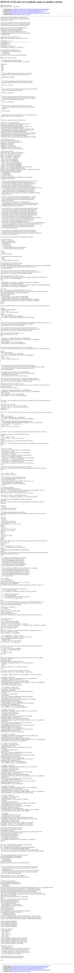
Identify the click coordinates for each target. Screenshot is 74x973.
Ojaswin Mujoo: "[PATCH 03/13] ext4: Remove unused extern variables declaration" (30, 9)
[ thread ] (19, 14)
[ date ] (15, 14)
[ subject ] (23, 14)
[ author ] (28, 14)
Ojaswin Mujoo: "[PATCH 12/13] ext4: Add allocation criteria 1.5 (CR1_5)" (30, 10)
